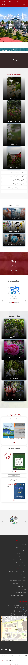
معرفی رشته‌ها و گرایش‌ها (14, 121)
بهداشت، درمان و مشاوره (14, 358)
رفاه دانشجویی (14, 378)
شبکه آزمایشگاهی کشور (21, 553)
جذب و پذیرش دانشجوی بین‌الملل (15, 188)
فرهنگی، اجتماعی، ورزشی (14, 399)
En (17, 1)
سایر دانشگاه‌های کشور (21, 565)
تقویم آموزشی (14, 144)
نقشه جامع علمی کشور (21, 556)
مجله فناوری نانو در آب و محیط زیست (9, 439)
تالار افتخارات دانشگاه (14, 231)
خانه (15, 1)
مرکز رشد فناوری (23, 577)
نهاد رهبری (24, 544)
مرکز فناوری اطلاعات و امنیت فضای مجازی (18, 580)
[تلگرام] (11, 650)
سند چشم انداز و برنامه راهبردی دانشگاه (18, 595)
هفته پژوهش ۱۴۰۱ (9, 484)
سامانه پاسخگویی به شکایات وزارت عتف (18, 559)
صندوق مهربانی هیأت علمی (21, 592)
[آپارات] (7, 650)
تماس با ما (11, 1)
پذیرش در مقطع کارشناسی (17, 172)
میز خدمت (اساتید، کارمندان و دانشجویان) (17, 571)
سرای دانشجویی (14, 337)
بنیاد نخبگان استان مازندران (20, 547)
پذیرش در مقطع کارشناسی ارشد (16, 176)
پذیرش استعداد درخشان (18, 184)
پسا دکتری (21, 192)
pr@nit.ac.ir (15, 611)
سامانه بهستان (23, 574)
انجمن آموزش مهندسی (21, 589)
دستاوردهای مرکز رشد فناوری (14, 244)
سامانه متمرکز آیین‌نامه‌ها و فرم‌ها (19, 583)
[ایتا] (3, 650)
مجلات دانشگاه (14, 526)
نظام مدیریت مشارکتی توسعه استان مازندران (17, 562)
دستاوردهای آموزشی (14, 167)
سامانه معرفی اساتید (22, 586)
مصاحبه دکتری (14, 98)
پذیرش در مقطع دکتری (18, 180)
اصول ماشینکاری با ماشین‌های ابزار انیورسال (8, 456)
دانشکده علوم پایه (14, 299)
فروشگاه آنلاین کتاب (14, 475)
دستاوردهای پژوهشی (14, 219)
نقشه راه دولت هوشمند (21, 550)
